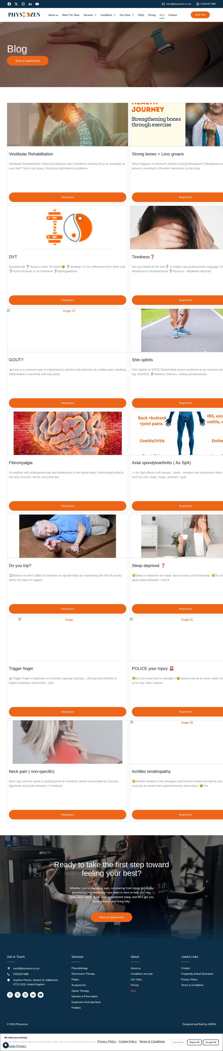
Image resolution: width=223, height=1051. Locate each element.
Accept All (211, 1042)
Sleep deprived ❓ (149, 565)
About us (53, 15)
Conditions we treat (141, 973)
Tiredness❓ (143, 256)
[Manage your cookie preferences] (6, 1045)
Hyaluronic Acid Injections (86, 1002)
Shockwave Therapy (83, 973)
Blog (162, 15)
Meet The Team (71, 15)
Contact (172, 15)
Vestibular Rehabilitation (31, 154)
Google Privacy (16, 1046)
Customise (177, 1042)
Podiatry (76, 1007)
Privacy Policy (189, 979)
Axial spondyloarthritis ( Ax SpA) (161, 462)
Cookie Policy (128, 1041)
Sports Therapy (80, 990)
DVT (13, 256)
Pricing (152, 15)
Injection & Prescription (84, 996)
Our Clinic (125, 15)
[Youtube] (37, 4)
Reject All (194, 1042)
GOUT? (16, 359)
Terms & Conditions (192, 985)
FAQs (141, 15)
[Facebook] (9, 4)
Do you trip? (20, 565)
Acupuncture (78, 985)
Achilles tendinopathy (151, 771)
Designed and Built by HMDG (199, 1024)
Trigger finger (21, 668)
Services (88, 15)
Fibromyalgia (20, 462)
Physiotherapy (79, 968)
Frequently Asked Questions (197, 973)
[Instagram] (23, 4)
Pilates (75, 979)
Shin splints (142, 359)
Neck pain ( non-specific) (31, 771)
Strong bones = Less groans (158, 154)
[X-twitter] (16, 4)
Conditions (106, 15)
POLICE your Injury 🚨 (153, 668)
